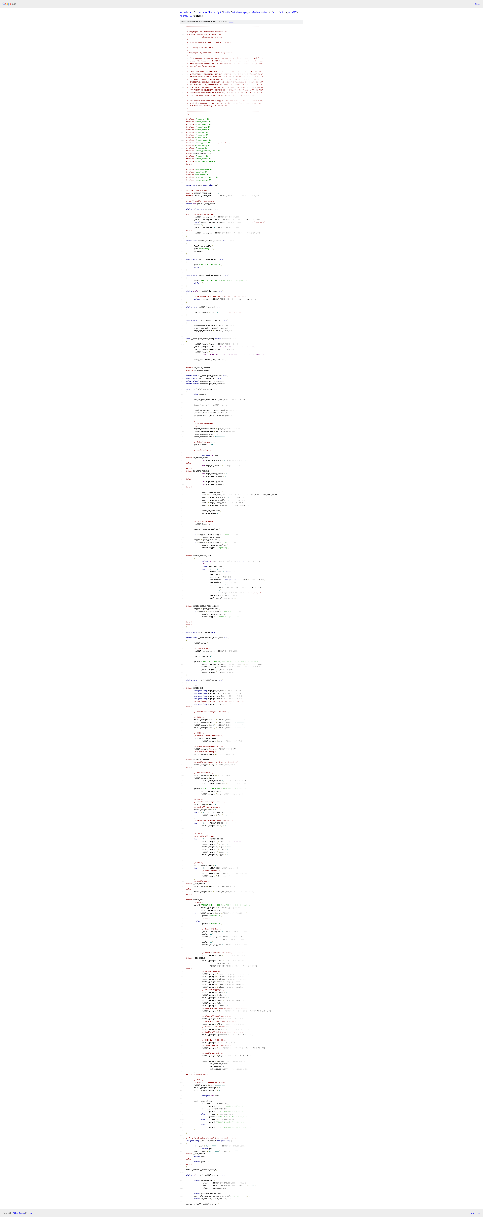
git (219, 12)
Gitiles (15, 1213)
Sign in (477, 4)
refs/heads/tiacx (259, 12)
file (231, 22)
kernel (183, 12)
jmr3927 (292, 12)
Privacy (22, 1213)
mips (283, 12)
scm (197, 12)
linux (204, 12)
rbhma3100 (186, 15)
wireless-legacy (240, 12)
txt (472, 1213)
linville (226, 12)
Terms (29, 1213)
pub (191, 12)
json (478, 1213)
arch (275, 12)
